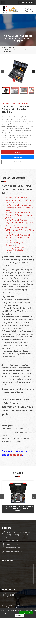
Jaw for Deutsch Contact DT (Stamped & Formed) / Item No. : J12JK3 (20, 215)
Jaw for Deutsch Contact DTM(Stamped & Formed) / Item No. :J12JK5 (20, 230)
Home (5, 48)
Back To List (18, 162)
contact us (16, 454)
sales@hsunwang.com (14, 551)
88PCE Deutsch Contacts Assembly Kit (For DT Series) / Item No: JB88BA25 (18, 509)
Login (32, 2)
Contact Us (24, 2)
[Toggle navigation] (32, 10)
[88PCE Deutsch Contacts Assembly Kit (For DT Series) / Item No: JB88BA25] (18, 493)
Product (11, 48)
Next (33, 71)
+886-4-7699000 (12, 540)
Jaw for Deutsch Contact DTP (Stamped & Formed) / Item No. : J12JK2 (20, 207)
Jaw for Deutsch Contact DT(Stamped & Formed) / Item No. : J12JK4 (19, 222)
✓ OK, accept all (26, 613)
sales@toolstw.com (13, 548)
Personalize (19, 615)
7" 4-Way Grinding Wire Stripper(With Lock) (16, 248)
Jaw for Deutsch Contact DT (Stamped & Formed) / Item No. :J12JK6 (20, 237)
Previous (2, 71)
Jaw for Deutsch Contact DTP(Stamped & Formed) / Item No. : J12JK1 (20, 200)
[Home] (10, 9)
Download (18, 152)
